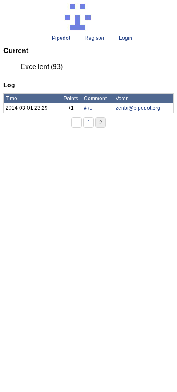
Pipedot (61, 38)
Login (125, 38)
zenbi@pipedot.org (138, 108)
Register (94, 38)
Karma (101, 17)
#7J (88, 108)
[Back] (76, 122)
